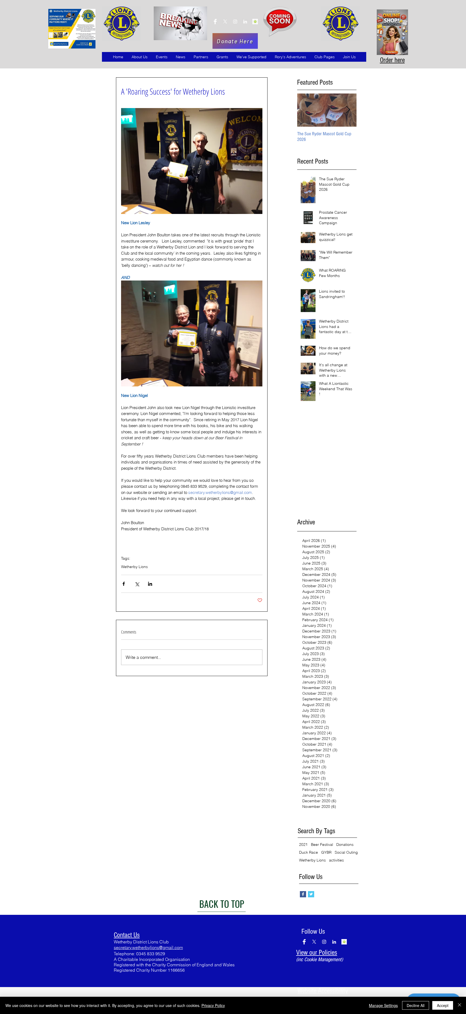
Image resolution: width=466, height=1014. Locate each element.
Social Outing (346, 852)
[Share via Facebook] (123, 583)
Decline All (415, 1005)
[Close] (459, 1005)
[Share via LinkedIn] (150, 583)
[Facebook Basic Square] (303, 894)
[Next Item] (347, 110)
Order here (392, 60)
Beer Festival (322, 844)
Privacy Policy (213, 1005)
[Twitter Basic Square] (311, 894)
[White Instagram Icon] (235, 21)
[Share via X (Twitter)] (136, 583)
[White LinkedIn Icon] (245, 21)
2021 (303, 844)
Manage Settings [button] (383, 1005)
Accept (442, 1005)
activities (336, 860)
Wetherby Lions (134, 567)
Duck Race (308, 852)
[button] (139, 57)
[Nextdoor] (215, 21)
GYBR (326, 852)
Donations (345, 844)
